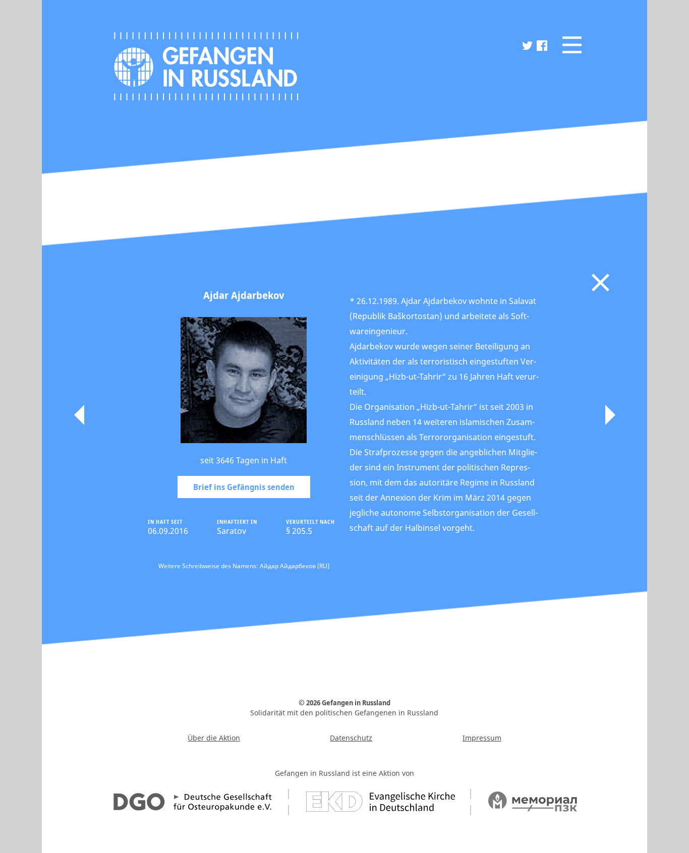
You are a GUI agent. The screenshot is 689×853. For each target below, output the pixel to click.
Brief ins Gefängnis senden (244, 487)
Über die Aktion (214, 738)
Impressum (482, 738)
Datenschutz (351, 738)
